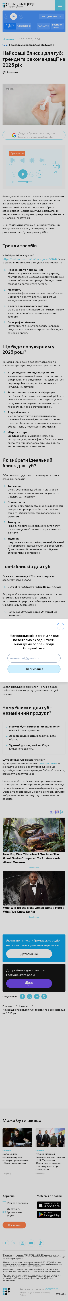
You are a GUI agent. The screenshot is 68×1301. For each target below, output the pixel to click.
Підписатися (34, 669)
